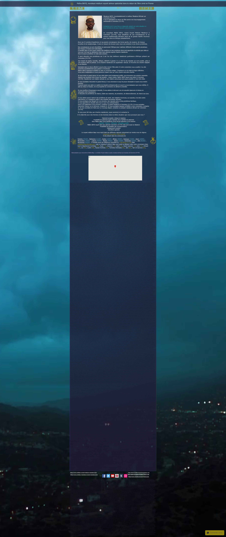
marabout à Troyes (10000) (131, 522)
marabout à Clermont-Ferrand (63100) (132, 503)
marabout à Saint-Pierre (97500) (115, 499)
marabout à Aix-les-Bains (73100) (146, 534)
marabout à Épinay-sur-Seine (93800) (140, 514)
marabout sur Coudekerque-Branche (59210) (97, 480)
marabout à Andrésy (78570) (111, 509)
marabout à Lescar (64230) (150, 530)
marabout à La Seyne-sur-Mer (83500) (142, 494)
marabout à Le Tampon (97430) (105, 498)
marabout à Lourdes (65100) (149, 533)
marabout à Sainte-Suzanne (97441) (86, 499)
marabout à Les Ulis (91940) (73, 511)
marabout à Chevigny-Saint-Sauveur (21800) (97, 521)
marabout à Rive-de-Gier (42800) (99, 503)
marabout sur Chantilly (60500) (131, 483)
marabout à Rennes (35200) (73, 535)
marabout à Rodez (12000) (119, 531)
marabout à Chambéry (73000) (139, 534)
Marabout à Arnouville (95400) (103, 520)
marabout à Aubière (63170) (111, 504)
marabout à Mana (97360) (78, 498)
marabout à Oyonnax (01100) (121, 500)
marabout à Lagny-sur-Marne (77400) (107, 506)
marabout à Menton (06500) (145, 491)
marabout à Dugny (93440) (89, 516)
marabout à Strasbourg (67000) (144, 525)
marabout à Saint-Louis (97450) (120, 498)
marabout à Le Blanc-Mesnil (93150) (131, 514)
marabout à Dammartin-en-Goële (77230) (97, 507)
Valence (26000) (146, 501)
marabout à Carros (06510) (135, 492)
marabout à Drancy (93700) (110, 514)
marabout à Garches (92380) (73, 514)
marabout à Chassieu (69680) (130, 525)
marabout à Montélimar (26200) (152, 501)
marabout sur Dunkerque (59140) (150, 479)
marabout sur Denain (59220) (142, 480)
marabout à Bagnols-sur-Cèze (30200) (77, 532)
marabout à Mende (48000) (136, 533)
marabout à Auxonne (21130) (126, 521)
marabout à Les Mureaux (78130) (81, 508)
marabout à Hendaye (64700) (102, 530)
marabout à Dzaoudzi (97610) (136, 499)
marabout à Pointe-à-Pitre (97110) (88, 497)
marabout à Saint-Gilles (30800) (92, 532)
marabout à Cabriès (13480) (120, 494)
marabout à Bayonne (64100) (83, 530)
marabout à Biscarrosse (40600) (119, 529)
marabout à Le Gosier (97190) (113, 496)
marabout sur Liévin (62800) (115, 484)
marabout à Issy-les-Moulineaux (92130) (138, 512)
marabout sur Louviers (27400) (88, 486)
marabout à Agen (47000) (141, 529)
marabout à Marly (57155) (83, 525)
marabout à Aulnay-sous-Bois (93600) (103, 514)
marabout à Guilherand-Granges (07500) (125, 501)
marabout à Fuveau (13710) (104, 494)
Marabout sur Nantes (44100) (106, 488)
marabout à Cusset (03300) (104, 501)
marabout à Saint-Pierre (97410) (98, 498)
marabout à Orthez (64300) (138, 530)
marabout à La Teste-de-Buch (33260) (132, 528)
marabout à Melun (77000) (98, 505)
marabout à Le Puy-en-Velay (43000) (123, 503)
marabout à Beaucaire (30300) (85, 532)
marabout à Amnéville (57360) (76, 525)
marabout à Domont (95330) (87, 520)
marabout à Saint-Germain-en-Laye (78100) (121, 507)
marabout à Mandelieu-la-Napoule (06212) (83, 492)
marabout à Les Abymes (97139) (98, 496)
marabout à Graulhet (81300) (105, 534)
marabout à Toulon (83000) (135, 494)
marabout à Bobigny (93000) (147, 514)
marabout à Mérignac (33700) (93, 528)
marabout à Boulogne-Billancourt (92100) (91, 512)
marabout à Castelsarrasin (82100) (125, 534)
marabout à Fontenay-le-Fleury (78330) (103, 509)
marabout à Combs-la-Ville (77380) (90, 506)
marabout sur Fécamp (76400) (91, 487)
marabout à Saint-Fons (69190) (73, 505)
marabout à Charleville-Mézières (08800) (117, 522)
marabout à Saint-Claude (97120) (103, 497)
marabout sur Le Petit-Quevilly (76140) (74, 487)
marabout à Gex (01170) (143, 500)
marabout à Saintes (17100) (96, 527)
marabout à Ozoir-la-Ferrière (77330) (124, 506)
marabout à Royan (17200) (109, 527)
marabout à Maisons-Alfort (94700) (143, 516)
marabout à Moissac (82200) (132, 534)
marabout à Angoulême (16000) (75, 527)
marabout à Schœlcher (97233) (140, 497)
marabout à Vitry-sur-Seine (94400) (109, 516)
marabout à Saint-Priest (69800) (145, 504)
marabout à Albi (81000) (86, 534)
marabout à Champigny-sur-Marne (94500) (117, 516)
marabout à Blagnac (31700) (150, 532)
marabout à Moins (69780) (87, 505)
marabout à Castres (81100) (92, 534)
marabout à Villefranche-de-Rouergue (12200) (97, 531)
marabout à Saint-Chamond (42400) (146, 502)
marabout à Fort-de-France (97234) (119, 497)
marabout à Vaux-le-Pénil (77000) (74, 507)
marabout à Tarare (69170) (124, 525)
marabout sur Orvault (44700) (146, 488)
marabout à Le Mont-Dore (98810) (92, 500)
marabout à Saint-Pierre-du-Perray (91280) (130, 510)
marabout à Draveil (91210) (100, 511)
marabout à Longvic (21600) (120, 521)
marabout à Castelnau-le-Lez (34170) (79, 533)
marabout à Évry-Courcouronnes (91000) (90, 510)
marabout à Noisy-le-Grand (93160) (117, 514)
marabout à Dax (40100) (113, 529)
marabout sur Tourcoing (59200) (136, 479)
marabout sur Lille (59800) (129, 479)
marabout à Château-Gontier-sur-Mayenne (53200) (146, 490)
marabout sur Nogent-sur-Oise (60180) (78, 483)
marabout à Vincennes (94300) (82, 517)
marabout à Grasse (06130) (132, 491)
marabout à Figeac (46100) (130, 533)
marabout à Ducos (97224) (147, 497)
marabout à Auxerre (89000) (92, 522)
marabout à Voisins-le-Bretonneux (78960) (134, 509)
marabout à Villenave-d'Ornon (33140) (107, 528)
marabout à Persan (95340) (118, 520)
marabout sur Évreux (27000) (75, 486)
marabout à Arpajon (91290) (103, 510)
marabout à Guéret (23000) (135, 527)
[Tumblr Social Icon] (121, 476)
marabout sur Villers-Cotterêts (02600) (122, 479)
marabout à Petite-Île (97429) (101, 499)
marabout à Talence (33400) (100, 528)
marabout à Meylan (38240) (87, 502)
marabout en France (72, 479)
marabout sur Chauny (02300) (114, 479)
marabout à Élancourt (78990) (139, 508)
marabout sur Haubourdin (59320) (104, 481)
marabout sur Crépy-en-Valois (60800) (87, 483)
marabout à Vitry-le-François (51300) (111, 523)
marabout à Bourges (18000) (86, 535)
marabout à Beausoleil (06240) (119, 492)
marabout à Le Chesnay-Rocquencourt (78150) (109, 508)
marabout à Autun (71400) (86, 522)
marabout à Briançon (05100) (99, 491)
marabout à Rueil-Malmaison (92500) (129, 512)
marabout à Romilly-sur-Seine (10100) (139, 522)
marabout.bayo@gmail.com (86, 144)
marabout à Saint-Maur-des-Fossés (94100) (127, 516)
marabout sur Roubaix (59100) (143, 479)
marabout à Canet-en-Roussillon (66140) (79, 534)
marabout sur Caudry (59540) (125, 481)
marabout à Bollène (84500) (73, 496)
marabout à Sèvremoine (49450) (126, 489)
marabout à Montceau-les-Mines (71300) (78, 522)
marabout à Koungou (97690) (129, 499)
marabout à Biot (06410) (141, 492)
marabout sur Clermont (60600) (138, 483)
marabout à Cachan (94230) (131, 517)
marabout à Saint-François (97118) (96, 497)
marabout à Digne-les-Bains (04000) (86, 491)
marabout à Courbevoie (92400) (121, 512)
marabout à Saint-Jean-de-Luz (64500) (110, 530)
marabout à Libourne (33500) (146, 528)
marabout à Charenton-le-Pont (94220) (138, 517)
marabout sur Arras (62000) (93, 484)
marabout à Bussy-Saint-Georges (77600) (136, 505)
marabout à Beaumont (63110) (98, 504)
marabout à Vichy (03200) (86, 501)
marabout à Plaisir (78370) (101, 508)
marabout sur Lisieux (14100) (126, 485)
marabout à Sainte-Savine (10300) (81, 523)
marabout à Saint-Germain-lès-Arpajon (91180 (121, 510)
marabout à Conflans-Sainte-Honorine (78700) (146, 507)
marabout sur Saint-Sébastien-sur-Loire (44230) (138, 488)
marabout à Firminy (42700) (75, 503)
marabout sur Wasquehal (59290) (135, 480)
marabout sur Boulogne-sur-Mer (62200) (101, 484)
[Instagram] (125, 476)
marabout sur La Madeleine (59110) (106, 480)
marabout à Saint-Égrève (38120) (101, 502)
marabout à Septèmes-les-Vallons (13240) (75, 494)
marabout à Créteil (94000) (102, 516)
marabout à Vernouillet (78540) (73, 510)
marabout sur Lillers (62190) (103, 485)
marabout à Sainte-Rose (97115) (141, 496)
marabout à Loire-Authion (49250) (92, 490)
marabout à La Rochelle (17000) (89, 527)
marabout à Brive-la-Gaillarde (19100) (116, 527)
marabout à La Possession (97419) (78, 499)
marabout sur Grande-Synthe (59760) (74, 480)
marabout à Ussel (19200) (129, 527)
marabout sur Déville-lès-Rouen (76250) (79, 488)
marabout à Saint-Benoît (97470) (134, 498)
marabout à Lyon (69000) (117, 504)
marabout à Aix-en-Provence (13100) (128, 494)
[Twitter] (108, 476)
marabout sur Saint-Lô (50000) (134, 486)
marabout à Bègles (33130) (124, 528)
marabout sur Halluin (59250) (128, 480)
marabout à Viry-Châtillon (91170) (120, 511)
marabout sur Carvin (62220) (152, 484)
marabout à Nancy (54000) (139, 523)
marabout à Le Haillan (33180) (77, 529)
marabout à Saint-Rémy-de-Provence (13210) (112, 494)
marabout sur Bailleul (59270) (111, 481)
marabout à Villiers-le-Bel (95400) (126, 519)
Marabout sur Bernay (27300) (118, 486)
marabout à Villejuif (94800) (151, 516)
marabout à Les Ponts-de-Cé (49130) (122, 490)
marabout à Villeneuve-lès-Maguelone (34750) (122, 533)
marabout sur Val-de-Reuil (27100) (96, 486)
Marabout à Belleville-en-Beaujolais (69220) (91, 525)
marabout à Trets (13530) (90, 494)
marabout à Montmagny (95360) (110, 520)
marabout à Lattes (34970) (92, 533)
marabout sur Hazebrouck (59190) (88, 480)
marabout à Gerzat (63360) (105, 504)
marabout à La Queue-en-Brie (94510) (124, 518)
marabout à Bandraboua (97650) (149, 499)
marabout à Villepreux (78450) (143, 509)
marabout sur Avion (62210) (146, 484)
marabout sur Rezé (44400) (129, 488)
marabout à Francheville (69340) (80, 505)
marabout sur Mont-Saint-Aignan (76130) (83, 487)
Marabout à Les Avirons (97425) (107, 499)
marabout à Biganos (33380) (84, 529)
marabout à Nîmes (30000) (149, 531)
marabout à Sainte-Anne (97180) (127, 496)
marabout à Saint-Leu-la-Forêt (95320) (80, 520)
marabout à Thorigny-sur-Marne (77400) (88, 507)
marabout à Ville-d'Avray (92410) (80, 514)
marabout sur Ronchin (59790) (149, 480)
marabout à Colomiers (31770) (130, 532)
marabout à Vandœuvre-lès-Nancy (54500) (146, 523)
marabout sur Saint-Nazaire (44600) (114, 488)
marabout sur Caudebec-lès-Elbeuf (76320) (88, 488)
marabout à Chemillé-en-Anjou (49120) (143, 489)
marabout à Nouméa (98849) (78, 500)
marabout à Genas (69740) (99, 525)
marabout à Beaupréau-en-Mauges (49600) (134, 489)
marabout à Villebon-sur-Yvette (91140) (111, 510)
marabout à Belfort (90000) (110, 522)
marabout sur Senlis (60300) (94, 483)
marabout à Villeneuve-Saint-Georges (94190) (105, 517)
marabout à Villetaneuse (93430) (82, 516)
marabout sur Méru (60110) (101, 483)
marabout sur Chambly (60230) (145, 483)
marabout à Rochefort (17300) (102, 527)
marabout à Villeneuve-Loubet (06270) (105, 492)
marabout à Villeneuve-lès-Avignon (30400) (100, 532)
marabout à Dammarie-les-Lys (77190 (98, 506)
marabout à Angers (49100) (107, 489)
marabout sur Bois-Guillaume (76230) (120, 487)
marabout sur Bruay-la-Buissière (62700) (138, 484)
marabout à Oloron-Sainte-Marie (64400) (130, 530)
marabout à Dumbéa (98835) (85, 500)
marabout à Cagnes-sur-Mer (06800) (124, 491)
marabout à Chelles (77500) (111, 505)
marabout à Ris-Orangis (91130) (113, 511)
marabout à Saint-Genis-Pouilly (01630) (150, 500)
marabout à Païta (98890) (98, 500)
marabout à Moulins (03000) (92, 501)
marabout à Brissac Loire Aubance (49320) (130, 490)
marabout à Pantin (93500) (124, 514)
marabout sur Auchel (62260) (78, 485)
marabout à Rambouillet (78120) (131, 508)
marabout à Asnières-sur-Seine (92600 (107, 512)
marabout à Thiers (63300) (84, 504)
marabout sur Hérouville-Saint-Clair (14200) (117, 485)
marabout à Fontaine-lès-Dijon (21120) (112, 521)
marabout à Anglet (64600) (90, 530)
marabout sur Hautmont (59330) (132, 481)
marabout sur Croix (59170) (113, 480)
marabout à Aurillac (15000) (142, 501)
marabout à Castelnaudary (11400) (79, 531)
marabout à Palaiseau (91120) (143, 511)
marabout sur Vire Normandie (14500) (133, 485)
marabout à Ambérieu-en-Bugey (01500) (135, 500)
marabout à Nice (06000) (105, 491)
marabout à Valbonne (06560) (112, 492)
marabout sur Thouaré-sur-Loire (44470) (99, 489)
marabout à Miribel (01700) (73, 501)
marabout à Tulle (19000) (123, 527)
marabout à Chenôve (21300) (83, 521)
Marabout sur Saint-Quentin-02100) (79, 479)
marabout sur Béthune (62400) (130, 484)
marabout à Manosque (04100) (79, 491)
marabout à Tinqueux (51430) (118, 523)
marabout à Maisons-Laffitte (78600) (146, 508)
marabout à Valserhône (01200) (127, 500)
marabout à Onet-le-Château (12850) (106, 531)
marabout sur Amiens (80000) (152, 483)
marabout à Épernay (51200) (104, 523)
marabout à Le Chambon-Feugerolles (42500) (108, 503)
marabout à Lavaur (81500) (111, 534)
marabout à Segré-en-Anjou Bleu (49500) (76, 490)
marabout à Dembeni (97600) (143, 499)
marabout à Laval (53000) (138, 490)
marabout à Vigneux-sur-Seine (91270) (128, 511)
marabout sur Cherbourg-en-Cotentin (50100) (126, 486)
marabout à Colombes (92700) (114, 512)
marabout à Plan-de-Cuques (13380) (84, 494)
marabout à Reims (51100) (88, 523)
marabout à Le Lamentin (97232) (126, 497)
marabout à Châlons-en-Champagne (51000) (95, 523)
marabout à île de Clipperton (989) (105, 500)
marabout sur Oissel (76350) (141, 487)
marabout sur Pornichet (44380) (83, 489)
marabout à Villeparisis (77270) (145, 505)
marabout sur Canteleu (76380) (112, 487)
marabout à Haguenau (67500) (151, 525)
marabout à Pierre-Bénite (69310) (137, 525)
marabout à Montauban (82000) (117, 534)
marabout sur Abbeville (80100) (73, 484)
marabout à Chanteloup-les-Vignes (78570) (151, 509)
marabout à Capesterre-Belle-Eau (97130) (149, 496)
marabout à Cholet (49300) (113, 489)
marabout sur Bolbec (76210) (147, 487)
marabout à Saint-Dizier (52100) (125, 523)
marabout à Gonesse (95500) (146, 519)
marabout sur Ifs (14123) (146, 485)
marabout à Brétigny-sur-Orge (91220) (87, 511)
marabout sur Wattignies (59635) (118, 481)
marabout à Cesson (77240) (81, 507)
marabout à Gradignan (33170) (139, 528)
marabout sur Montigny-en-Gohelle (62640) (86, 485)
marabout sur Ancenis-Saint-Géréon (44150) (75, 489)
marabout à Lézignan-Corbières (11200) (87, 531)
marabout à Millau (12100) (125, 531)
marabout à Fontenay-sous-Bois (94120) (74, 517)
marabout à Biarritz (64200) (96, 530)
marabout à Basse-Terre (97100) (111, 497)
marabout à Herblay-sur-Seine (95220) (106, 519)
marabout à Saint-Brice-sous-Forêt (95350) (95, 520)
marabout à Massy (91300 (83, 512)
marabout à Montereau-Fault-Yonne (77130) (133, 506)
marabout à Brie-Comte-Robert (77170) (149, 506)
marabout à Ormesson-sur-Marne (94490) (140, 518)
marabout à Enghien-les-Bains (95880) (132, 520)
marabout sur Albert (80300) (80, 484)
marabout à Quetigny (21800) (105, 521)
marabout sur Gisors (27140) (103, 486)
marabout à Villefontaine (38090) (79, 502)
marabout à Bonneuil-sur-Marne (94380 (84, 518)
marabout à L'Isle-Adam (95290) (124, 520)
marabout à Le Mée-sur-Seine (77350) (115, 506)
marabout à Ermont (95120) (120, 519)
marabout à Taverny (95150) (140, 519)
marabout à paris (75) (145, 520)
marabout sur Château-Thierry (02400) (100, 479)
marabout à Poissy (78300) (138, 507)
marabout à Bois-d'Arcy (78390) (86, 509)
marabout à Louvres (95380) (140, 520)
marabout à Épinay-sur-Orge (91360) (146, 510)
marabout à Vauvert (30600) (109, 532)
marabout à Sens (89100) (98, 522)
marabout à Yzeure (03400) (98, 501)
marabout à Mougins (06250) (91, 492)
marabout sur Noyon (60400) (107, 483)
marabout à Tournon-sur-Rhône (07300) (134, 501)
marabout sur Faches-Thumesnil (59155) (77, 481)
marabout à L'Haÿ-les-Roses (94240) (123, 517)
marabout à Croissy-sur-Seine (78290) (81, 510)
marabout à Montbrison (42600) (81, 503)
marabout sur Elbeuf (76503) (98, 487)
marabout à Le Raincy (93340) (75, 516)
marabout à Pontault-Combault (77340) (118, 505)
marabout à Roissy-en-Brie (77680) (76, 506)
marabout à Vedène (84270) (91, 496)
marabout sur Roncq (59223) (147, 481)
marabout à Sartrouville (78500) (113, 507)
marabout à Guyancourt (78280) (124, 508)
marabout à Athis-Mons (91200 (136, 511)
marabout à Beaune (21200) (76, 521)
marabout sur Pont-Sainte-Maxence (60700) (122, 483)
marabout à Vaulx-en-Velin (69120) (138, 504)
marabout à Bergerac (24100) (148, 527)
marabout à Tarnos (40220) (135, 529)
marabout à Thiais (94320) (145, 517)
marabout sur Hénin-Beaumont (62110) (122, 484)
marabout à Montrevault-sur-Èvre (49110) (100, 490)
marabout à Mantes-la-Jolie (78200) (131, 507)
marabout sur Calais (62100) (87, 484)
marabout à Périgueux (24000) (141, 527)
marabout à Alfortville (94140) (97, 517)
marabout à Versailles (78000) (106, 507)
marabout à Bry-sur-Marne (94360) (93, 518)
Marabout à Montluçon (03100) (79, 501)
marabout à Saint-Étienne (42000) (138, 502)
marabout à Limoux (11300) (113, 531)
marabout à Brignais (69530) (105, 525)
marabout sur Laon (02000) (93, 479)
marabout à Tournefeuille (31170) (137, 532)
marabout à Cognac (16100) (82, 527)
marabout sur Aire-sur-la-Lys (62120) (96, 485)
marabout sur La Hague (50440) (148, 486)
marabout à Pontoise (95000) (91, 519)
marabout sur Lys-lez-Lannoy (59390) (140, 481)
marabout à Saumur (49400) (119, 489)
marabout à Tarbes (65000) (142, 533)
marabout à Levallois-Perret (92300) (147, 512)
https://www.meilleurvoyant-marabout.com (138, 472)
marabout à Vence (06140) (97, 492)
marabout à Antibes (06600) (117, 491)
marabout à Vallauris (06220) (75, 492)
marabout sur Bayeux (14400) (140, 485)
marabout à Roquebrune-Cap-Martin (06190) (127, 492)
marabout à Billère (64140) (123, 530)
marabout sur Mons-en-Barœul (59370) (120, 480)
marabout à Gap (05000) (93, 491)
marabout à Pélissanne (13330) (97, 494)
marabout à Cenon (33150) (152, 528)
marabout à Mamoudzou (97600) (122, 499)
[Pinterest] (117, 476)
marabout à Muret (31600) (144, 532)
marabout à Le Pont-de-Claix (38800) (124, 502)
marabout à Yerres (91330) (106, 511)
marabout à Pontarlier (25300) (147, 521)
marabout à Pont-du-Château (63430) (91, 504)
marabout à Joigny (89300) (104, 522)
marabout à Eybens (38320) (132, 502)
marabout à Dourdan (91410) (139, 510)
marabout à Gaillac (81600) (98, 534)
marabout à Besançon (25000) (133, 521)
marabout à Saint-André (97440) (112, 498)
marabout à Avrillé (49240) (115, 490)
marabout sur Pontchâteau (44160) (91, 489)
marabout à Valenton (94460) (109, 518)
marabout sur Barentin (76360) (134, 487)
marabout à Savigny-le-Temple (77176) (127, 505)
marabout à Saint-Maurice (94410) (116, 518)
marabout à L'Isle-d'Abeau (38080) (93, 502)
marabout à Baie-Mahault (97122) (105, 496)
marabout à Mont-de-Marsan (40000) (106, 529)
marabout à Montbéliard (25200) (140, 521)
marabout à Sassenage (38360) (116, 502)
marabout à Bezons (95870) (113, 519)
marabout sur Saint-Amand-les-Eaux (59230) (87, 481)
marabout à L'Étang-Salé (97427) (93, 499)
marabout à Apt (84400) (85, 496)
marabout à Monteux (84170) (80, 496)
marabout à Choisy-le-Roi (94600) (89, 517)
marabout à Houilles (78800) (95, 508)
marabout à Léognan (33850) (91, 529)
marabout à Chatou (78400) (118, 508)
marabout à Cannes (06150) (111, 491)
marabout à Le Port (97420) (141, 498)
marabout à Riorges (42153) (116, 503)
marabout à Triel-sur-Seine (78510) (118, 509)
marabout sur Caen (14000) (109, 485)
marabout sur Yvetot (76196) (128, 487)
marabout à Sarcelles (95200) (77, 519)
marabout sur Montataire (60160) (113, 483)
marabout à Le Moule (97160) (134, 496)
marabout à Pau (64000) (77, 530)
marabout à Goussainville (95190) (98, 519)
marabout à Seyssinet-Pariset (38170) (109, 502)
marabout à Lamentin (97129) (81, 497)
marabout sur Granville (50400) (141, 486)
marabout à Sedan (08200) (125, 522)
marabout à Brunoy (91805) (80, 511)
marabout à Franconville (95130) (83, 519)
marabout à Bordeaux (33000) (80, 528)
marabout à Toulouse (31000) (123, 532)
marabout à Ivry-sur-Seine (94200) (135, 516)
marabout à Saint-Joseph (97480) (127, 498)
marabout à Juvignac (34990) (104, 533)
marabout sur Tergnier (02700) (107, 479)
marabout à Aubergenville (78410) (126, 509)
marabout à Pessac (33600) (87, 528)
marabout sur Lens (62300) (108, 484)
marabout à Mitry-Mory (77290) (141, 506)
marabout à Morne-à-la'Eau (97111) (74, 497)
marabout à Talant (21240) (89, 521)
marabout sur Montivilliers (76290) (105, 487)
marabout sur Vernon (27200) (82, 486)
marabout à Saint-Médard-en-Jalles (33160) (116, 528)
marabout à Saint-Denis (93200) (95, 514)
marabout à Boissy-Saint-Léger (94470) (101, 518)
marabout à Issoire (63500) (78, 504)
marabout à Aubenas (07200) (117, 501)
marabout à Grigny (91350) (94, 511)
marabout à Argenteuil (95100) (148, 518)
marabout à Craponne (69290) (112, 525)
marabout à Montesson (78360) (79, 509)
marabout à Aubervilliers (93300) (87, 514)
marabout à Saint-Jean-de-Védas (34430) (112, 533)
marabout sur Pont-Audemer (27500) (110, 486)
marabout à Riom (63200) (148, 503)
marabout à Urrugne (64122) (144, 530)
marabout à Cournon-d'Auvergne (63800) (140, 503)
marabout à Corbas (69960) (118, 525)
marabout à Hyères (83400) (149, 494)
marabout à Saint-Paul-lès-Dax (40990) (128, 529)
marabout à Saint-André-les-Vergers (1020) (148, 522)
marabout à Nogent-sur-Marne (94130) (115, 517)
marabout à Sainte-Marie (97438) (148, 498)
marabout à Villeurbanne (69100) (123, 504)
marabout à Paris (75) (93, 505)
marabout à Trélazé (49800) (109, 490)
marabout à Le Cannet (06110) (138, 491)
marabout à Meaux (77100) (105, 505)
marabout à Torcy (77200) (83, 506)
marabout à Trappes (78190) (88, 508)
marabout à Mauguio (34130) (86, 533)
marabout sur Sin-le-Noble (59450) (96, 481)
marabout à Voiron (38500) (73, 502)
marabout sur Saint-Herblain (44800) (122, 488)
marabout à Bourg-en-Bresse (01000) (113, 500)
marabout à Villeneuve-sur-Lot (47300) (148, 529)
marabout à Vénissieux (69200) (130, 504)
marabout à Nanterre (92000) (99, 512)
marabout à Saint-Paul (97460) (91, 498)
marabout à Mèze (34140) (98, 533)
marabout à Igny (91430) (97, 510)
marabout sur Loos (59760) (81, 480)
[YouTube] (112, 476)
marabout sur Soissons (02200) (86, 479)
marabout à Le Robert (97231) (133, 497)
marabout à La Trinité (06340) (147, 492)
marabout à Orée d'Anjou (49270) (84, 490)
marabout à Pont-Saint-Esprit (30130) (116, 532)
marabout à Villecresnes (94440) (132, 518)
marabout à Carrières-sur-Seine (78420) (95, 509)
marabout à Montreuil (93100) (95, 516)
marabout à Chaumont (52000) (132, 523)
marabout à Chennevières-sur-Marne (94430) (75, 518)
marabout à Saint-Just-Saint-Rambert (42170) (90, 503)
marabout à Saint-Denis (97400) (84, 498)
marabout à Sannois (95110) (134, 519)
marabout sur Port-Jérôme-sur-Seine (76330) (98, 488)
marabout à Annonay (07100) (111, 501)
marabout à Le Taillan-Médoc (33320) (98, 529)
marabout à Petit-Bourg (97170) (119, 496)
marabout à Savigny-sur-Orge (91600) (76, 512)
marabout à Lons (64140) (117, 530)
